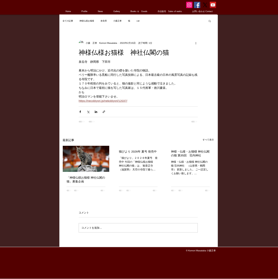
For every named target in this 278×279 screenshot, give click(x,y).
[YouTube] (213, 5)
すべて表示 (208, 139)
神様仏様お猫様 (86, 21)
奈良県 (104, 21)
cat (138, 21)
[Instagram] (189, 5)
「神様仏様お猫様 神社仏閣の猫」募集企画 (86, 179)
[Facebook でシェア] (80, 111)
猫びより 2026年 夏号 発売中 (138, 151)
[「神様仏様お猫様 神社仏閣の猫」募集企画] (86, 159)
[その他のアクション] (196, 43)
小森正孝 (117, 21)
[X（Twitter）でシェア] (88, 111)
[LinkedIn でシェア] (95, 111)
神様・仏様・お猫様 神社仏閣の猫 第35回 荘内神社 (190, 153)
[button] (209, 21)
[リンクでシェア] (103, 111)
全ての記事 (68, 21)
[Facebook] (197, 5)
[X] (205, 5)
